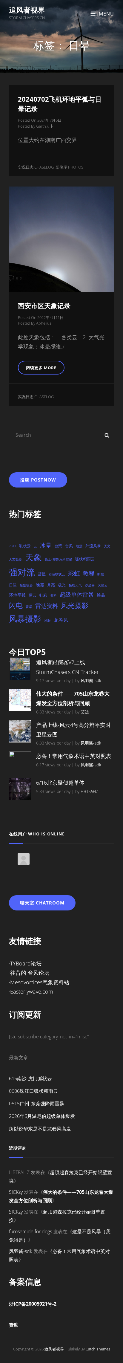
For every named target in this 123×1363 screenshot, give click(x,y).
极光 (62, 585)
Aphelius (43, 323)
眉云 (32, 595)
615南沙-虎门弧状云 (30, 1078)
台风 (69, 545)
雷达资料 (46, 606)
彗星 (42, 574)
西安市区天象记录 (44, 305)
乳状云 (25, 545)
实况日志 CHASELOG (36, 167)
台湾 (58, 545)
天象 (33, 557)
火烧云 (102, 585)
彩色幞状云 (57, 574)
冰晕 (45, 545)
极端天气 (75, 585)
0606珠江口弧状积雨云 (33, 1091)
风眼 (47, 620)
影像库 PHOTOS (69, 167)
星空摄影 (26, 585)
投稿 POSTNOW (38, 480)
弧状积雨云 (85, 559)
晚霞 (40, 585)
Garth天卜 (45, 126)
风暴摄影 (25, 618)
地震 (79, 546)
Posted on (39, 120)
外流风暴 (93, 545)
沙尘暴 (90, 585)
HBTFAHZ (89, 791)
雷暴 (29, 607)
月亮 (51, 585)
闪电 (16, 605)
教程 (88, 573)
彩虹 (74, 573)
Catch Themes (98, 1349)
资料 (53, 595)
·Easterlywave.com (31, 991)
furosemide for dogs (30, 1231)
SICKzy (16, 1192)
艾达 (85, 712)
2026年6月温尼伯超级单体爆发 (42, 1116)
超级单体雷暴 (77, 594)
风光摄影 (74, 605)
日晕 (13, 585)
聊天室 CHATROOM (42, 903)
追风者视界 (27, 10)
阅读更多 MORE (43, 370)
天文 (107, 546)
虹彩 (43, 595)
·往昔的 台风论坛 (29, 972)
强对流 (22, 572)
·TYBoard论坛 (25, 963)
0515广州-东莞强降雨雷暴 (36, 1103)
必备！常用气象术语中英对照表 (73, 756)
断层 (100, 574)
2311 (12, 546)
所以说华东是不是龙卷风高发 (40, 1128)
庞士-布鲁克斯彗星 (58, 559)
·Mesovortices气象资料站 (39, 982)
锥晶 (101, 595)
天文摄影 (15, 559)
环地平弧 (17, 595)
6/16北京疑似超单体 (60, 782)
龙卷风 (61, 620)
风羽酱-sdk (91, 680)
